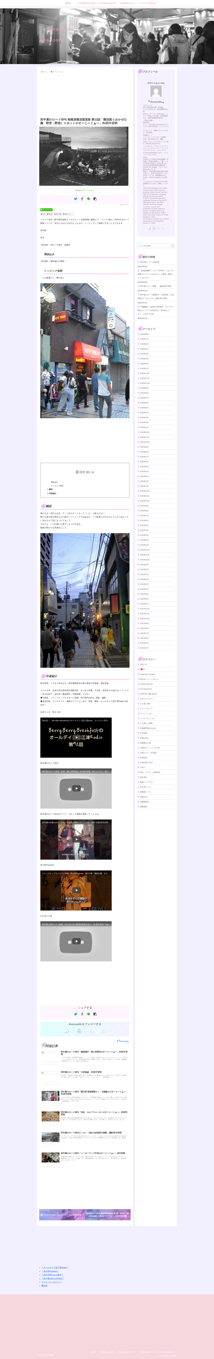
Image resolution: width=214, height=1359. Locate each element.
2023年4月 (144, 530)
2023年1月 (144, 545)
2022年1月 (144, 604)
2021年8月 (144, 628)
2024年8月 (144, 452)
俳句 (43, 214)
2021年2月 (144, 648)
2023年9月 (144, 506)
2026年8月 (144, 334)
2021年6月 (144, 638)
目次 (82, 472)
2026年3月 (144, 359)
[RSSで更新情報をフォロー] (104, 1030)
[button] (172, 245)
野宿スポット (68, 214)
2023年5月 (144, 525)
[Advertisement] (85, 95)
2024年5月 (144, 466)
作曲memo (144, 738)
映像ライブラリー (147, 782)
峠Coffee (143, 777)
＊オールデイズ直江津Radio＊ (55, 1268)
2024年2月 (144, 481)
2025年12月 (145, 373)
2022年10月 (145, 560)
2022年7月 (144, 574)
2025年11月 (144, 378)
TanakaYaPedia (146, 684)
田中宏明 (58, 214)
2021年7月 (144, 633)
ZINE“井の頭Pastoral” (148, 694)
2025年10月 (145, 383)
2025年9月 (144, 388)
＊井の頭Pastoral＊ (50, 1271)
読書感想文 (144, 802)
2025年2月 (144, 422)
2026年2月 (144, 363)
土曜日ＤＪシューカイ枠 (150, 748)
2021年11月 (144, 613)
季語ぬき (54, 482)
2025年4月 (144, 412)
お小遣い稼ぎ (145, 704)
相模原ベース (145, 792)
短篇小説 (143, 797)
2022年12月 (145, 550)
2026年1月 (144, 368)
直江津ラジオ (145, 787)
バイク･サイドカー (147, 718)
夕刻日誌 (143, 758)
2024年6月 (144, 462)
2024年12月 (145, 432)
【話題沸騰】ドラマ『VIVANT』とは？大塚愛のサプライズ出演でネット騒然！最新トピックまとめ (155, 274)
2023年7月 (144, 515)
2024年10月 (145, 442)
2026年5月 (144, 349)
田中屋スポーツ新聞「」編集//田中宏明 (155, 286)
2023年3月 (144, 535)
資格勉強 (143, 807)
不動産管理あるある (148, 728)
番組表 (44, 1286)
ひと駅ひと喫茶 (146, 723)
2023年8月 (144, 511)
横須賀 (50, 214)
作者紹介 (53, 493)
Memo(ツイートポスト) (149, 679)
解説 (51, 489)
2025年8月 (144, 393)
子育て (142, 767)
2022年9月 (144, 564)
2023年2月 (144, 540)
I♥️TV (142, 669)
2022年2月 (144, 599)
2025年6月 (144, 403)
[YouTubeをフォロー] (79, 1030)
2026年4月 (144, 354)
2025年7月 (144, 398)
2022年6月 (144, 579)
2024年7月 (144, 457)
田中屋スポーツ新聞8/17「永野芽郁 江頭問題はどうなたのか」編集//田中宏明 (156, 296)
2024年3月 (144, 476)
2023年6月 (144, 520)
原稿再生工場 (145, 743)
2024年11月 (144, 437)
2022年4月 (144, 589)
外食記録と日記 (146, 762)
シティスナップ (146, 709)
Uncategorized (146, 689)
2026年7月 (144, 339)
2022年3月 (144, 594)
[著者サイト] (66, 1030)
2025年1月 (144, 427)
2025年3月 (144, 417)
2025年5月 (144, 408)
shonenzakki (156, 102)
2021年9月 (144, 623)
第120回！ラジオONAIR (149, 262)
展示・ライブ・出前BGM (150, 772)
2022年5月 (144, 584)
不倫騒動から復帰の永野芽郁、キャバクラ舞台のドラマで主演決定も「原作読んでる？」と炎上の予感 (156, 310)
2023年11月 (144, 496)
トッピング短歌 (57, 486)
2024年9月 (144, 447)
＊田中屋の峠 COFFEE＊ (52, 1278)
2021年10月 (145, 618)
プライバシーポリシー (51, 1282)
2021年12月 (145, 609)
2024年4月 (144, 471)
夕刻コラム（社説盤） (149, 753)
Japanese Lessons (147, 674)
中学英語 (143, 733)
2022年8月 (144, 569)
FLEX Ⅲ (143, 664)
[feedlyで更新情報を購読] (91, 1030)
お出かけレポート (147, 699)
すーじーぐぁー (47, 209)
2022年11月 (144, 555)
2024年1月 (144, 486)
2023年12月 (145, 491)
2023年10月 (145, 501)
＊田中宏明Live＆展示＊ (52, 1275)
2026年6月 (144, 344)
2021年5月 (144, 643)
